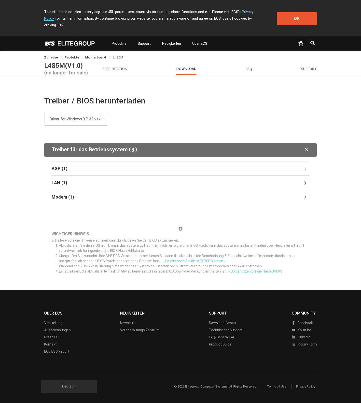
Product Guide (220, 344)
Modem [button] (63, 197)
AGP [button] (60, 168)
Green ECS (52, 337)
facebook (305, 323)
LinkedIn (303, 337)
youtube (304, 330)
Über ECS (199, 43)
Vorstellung (53, 323)
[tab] (180, 168)
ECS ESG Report (56, 351)
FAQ (249, 68)
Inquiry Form (307, 344)
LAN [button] (59, 182)
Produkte (119, 43)
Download (186, 68)
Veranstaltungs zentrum (140, 330)
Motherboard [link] (96, 57)
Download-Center (222, 323)
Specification (114, 68)
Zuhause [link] (51, 57)
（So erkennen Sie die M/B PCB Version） (194, 261)
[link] (72, 57)
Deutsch (69, 386)
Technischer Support (225, 330)
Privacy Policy (305, 386)
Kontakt (50, 344)
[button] (180, 150)
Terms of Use (276, 386)
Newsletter (129, 323)
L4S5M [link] (118, 57)
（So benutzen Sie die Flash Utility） (255, 271)
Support (144, 43)
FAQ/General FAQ (222, 337)
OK (297, 18)
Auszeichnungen (57, 330)
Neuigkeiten (171, 43)
